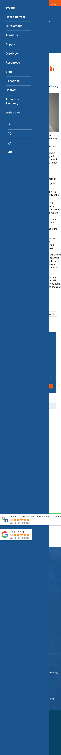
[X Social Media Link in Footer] (20, 134)
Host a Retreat (15, 17)
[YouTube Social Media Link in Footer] (20, 152)
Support (11, 44)
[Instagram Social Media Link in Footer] (20, 143)
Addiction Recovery (12, 101)
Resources (13, 62)
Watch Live (13, 112)
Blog (9, 71)
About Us (12, 35)
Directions (13, 81)
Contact (11, 90)
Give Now (12, 53)
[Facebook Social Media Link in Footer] (20, 125)
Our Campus (14, 26)
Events (10, 7)
